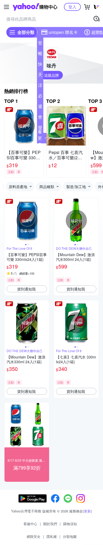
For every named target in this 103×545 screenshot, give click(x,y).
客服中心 (30, 523)
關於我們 (50, 523)
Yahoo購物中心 (35, 7)
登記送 (40, 44)
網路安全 (33, 536)
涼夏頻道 (40, 86)
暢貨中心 (40, 54)
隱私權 (51, 536)
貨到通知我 (26, 289)
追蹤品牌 (51, 75)
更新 (87, 511)
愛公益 (40, 128)
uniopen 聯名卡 (63, 32)
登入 (72, 7)
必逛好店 (40, 97)
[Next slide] (45, 220)
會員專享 (40, 118)
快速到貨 (40, 65)
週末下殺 (40, 107)
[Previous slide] (7, 220)
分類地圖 (70, 536)
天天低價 (40, 75)
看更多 (40, 138)
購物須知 (70, 523)
